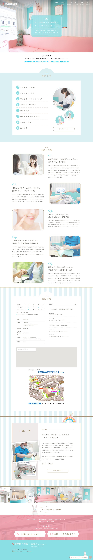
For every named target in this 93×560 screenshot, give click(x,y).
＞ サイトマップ (15, 549)
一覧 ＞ (75, 304)
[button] (64, 129)
